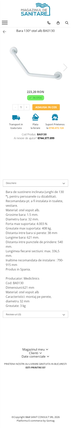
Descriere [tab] (11, 183)
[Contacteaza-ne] (49, 23)
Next (65, 67)
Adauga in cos (46, 107)
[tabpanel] (35, 63)
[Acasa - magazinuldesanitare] (36, 9)
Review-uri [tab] (13, 314)
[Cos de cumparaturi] (58, 23)
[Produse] (5, 24)
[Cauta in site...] (67, 23)
